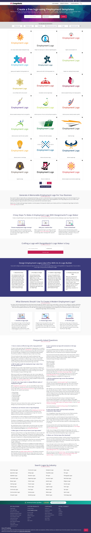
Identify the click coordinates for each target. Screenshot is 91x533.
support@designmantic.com (53, 374)
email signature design (67, 402)
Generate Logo (45, 252)
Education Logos (31, 475)
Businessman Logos (74, 26)
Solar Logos (66, 486)
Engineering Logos (32, 478)
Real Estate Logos (67, 478)
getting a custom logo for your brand (22, 379)
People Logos (40, 26)
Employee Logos (17, 26)
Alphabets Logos (13, 475)
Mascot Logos (49, 489)
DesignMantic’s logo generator (19, 385)
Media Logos (48, 492)
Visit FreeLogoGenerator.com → (58, 502)
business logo (62, 452)
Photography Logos (68, 475)
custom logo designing (44, 231)
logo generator (29, 349)
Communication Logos (15, 492)
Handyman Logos (49, 470)
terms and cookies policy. (25, 531)
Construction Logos (32, 470)
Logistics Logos (49, 486)
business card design (39, 445)
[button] (80, 26)
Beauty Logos (13, 481)
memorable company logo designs (64, 372)
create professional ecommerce (27, 388)
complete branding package (62, 406)
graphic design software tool (27, 451)
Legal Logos (48, 484)
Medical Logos (49, 495)
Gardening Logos (31, 495)
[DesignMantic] (16, 3)
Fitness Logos (31, 486)
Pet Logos (66, 472)
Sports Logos (66, 492)
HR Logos (48, 475)
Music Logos (66, 470)
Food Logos (30, 489)
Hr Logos (63, 26)
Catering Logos (13, 484)
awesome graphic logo (62, 382)
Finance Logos (31, 484)
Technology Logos (68, 495)
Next (49, 183)
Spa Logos (66, 489)
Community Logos (14, 489)
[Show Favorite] (73, 1)
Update (63, 16)
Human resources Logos (51, 26)
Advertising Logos (14, 470)
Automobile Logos (14, 478)
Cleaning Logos (13, 486)
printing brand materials (33, 428)
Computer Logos (13, 495)
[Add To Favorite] (31, 30)
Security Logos (67, 484)
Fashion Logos (31, 481)
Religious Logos (67, 481)
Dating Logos (31, 472)
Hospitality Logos (49, 472)
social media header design (56, 402)
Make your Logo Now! (45, 186)
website (48, 402)
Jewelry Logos (49, 481)
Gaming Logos (31, 492)
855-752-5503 (69, 0)
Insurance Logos (49, 478)
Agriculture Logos (14, 472)
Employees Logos (28, 26)
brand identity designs (53, 427)
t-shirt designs (77, 426)
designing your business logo (38, 410)
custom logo (12, 204)
